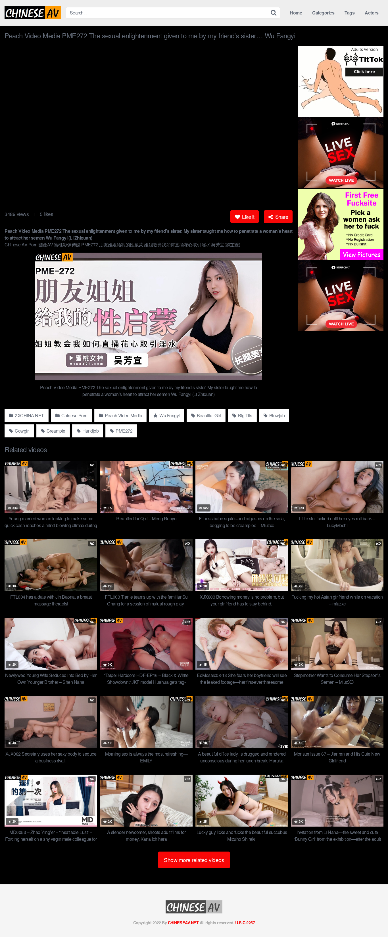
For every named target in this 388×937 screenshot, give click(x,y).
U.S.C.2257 (245, 922)
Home (296, 12)
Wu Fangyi (169, 415)
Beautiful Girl (208, 415)
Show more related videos (194, 859)
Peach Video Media (123, 415)
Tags (349, 12)
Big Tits (244, 415)
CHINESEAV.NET (183, 922)
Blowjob (276, 415)
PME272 (124, 430)
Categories (323, 12)
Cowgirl (22, 430)
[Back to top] (372, 919)
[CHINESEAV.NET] (33, 12)
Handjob (90, 430)
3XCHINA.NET (29, 415)
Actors (371, 12)
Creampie (55, 430)
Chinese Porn (73, 415)
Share (281, 216)
